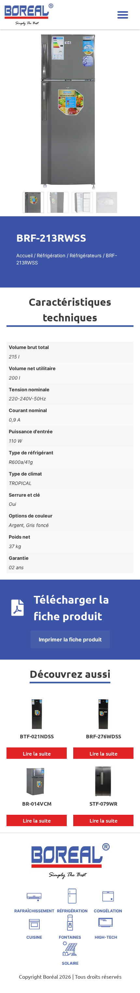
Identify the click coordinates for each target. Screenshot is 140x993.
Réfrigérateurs (86, 256)
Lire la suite (37, 753)
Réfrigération (51, 256)
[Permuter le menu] (123, 14)
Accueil (24, 256)
